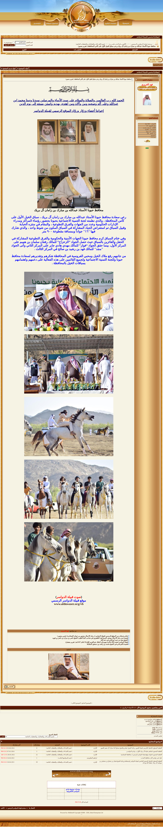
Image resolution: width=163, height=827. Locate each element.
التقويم (24, 50)
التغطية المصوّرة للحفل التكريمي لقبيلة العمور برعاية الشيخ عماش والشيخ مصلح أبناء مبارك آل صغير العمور (131, 748)
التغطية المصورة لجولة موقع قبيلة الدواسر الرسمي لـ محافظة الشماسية (141, 754)
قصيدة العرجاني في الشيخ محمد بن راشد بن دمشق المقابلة (107, 644)
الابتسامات (159, 729)
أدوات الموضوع (23, 68)
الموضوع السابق (86, 703)
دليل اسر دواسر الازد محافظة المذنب (151, 758)
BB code (158, 727)
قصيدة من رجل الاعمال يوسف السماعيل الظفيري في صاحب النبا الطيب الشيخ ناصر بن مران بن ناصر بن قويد (90, 638)
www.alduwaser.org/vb (69, 604)
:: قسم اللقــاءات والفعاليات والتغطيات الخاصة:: (90, 44)
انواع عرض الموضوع (9, 68)
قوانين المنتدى (158, 736)
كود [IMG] (159, 731)
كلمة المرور (29, 45)
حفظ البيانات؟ (8, 42)
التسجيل (135, 50)
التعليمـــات (77, 50)
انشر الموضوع (157, 65)
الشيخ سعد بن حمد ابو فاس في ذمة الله (114, 640)
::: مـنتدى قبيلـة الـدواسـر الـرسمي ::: (141, 44)
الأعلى (2, 808)
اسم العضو (29, 42)
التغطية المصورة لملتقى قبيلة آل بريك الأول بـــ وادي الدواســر (144, 751)
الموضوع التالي (76, 703)
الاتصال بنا (32, 808)
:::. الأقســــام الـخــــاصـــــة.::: (118, 44)
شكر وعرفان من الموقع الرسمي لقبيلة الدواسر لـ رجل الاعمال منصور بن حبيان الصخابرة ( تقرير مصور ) (92, 636)
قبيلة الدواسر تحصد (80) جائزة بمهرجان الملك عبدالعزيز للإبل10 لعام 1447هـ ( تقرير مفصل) (96, 642)
